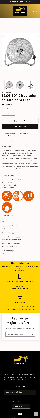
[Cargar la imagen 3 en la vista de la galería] (30, 85)
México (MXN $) (19, 406)
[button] (2, 11)
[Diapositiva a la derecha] (38, 85)
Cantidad (5, 109)
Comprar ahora (20, 127)
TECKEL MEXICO (16, 417)
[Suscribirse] (32, 334)
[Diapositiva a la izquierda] (2, 85)
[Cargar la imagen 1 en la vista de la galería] (9, 85)
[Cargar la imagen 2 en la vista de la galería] (20, 85)
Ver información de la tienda (13, 141)
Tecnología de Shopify (26, 417)
